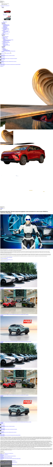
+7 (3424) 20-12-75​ (2, 5)
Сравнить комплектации (6, 24)
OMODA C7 (6, 454)
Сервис (1, 457)
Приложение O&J (5, 49)
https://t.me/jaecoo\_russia (10, 259)
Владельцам (3, 34)
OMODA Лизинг (5, 27)
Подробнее (1, 208)
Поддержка (3, 457)
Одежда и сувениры (5, 31)
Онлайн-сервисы (18, 458)
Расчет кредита (2, 432)
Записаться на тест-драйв (6, 25)
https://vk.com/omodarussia (4, 258)
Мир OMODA (3, 46)
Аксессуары (3, 30)
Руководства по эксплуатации (7, 40)
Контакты (3, 51)
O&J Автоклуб (3, 41)
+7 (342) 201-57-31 (7, 5)
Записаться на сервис (5, 36)
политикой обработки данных (12, 464)
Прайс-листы (4, 26)
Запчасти (4, 32)
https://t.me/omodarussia (9, 257)
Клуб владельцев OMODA (6, 42)
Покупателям (3, 22)
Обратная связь (14, 458)
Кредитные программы (6, 28)
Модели (3, 7)
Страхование (4, 29)
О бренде (3, 47)
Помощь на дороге (5, 38)
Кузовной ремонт (5, 37)
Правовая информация (9, 458)
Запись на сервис (2, 435)
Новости (4, 48)
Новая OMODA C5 (2, 454)
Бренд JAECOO (5, 458)
